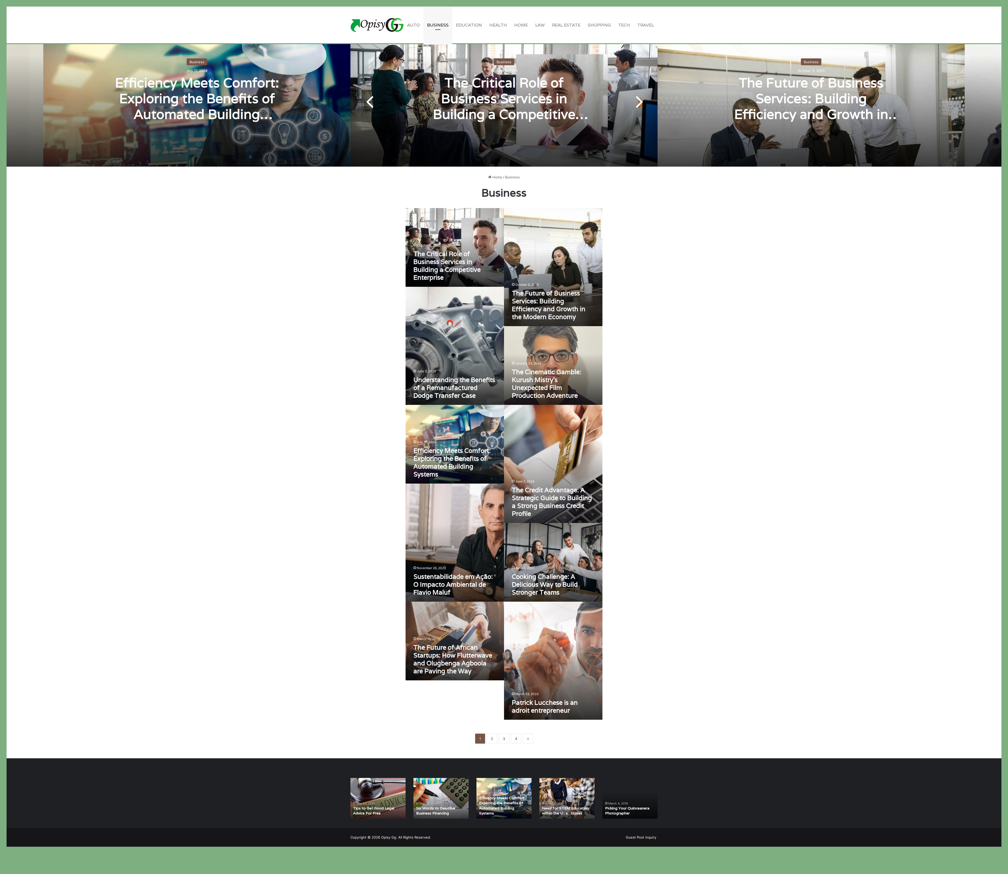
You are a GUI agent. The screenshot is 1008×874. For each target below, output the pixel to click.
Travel (645, 25)
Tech (624, 25)
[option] (504, 101)
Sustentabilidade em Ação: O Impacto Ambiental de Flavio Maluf (453, 584)
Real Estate (566, 25)
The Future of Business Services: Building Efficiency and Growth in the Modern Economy (811, 106)
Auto (413, 25)
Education (469, 25)
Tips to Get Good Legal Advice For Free (373, 811)
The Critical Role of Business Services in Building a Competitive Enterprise (504, 106)
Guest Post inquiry (641, 837)
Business (438, 25)
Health (498, 25)
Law (540, 25)
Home (521, 25)
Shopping (599, 25)
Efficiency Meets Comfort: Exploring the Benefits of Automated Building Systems (197, 106)
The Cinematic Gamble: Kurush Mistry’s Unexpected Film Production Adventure (546, 384)
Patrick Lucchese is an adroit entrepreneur (545, 706)
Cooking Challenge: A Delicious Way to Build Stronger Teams (545, 584)
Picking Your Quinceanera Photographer (627, 811)
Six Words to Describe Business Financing (435, 811)
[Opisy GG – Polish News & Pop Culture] (376, 25)
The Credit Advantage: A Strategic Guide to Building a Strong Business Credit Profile (552, 502)
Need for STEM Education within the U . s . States (565, 811)
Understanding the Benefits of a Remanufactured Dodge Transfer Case (454, 388)
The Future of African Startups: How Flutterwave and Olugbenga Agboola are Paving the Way (452, 659)
